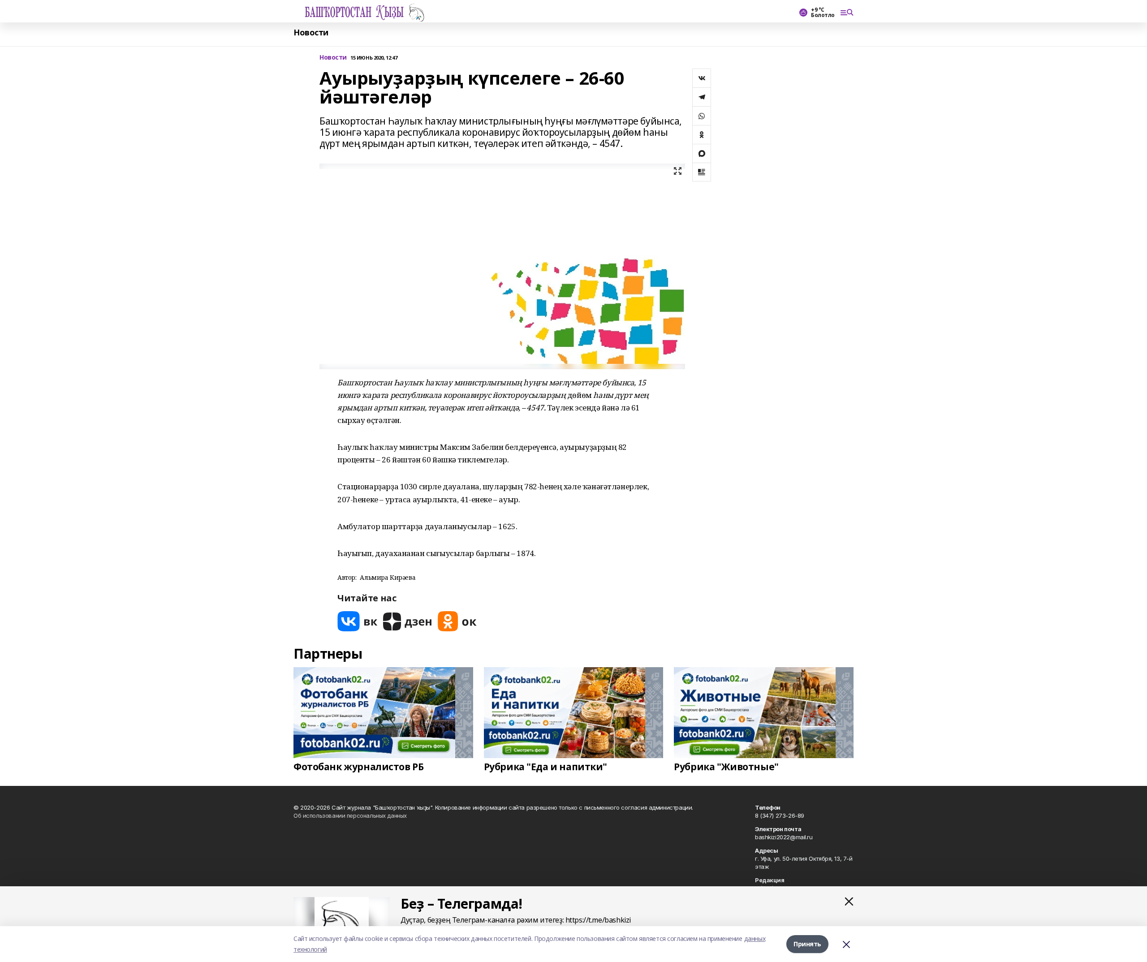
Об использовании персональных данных (350, 815)
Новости (310, 32)
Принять (807, 944)
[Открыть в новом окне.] (357, 621)
